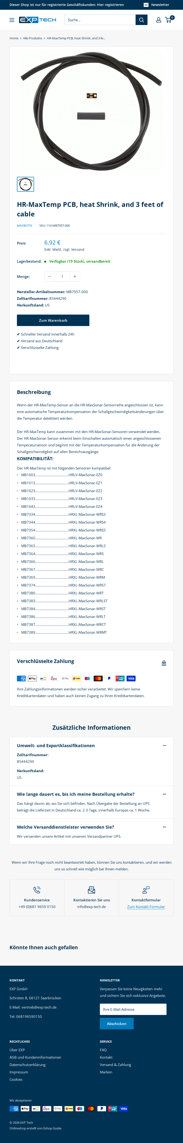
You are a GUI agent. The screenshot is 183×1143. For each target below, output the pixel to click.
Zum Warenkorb (53, 320)
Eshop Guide (52, 1128)
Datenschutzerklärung (28, 1064)
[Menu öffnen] (12, 20)
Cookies (16, 1079)
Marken (106, 1072)
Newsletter (160, 4)
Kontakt (106, 1057)
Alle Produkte (32, 38)
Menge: (23, 276)
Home (14, 38)
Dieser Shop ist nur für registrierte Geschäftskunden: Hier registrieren (67, 4)
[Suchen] (141, 20)
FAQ (103, 1049)
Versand (77, 249)
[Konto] (158, 19)
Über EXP (17, 1049)
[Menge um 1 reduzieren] (50, 276)
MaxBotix (24, 225)
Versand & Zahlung (115, 1064)
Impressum (19, 1072)
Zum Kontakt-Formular (146, 906)
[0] (168, 20)
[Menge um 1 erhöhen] (75, 276)
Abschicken (117, 1023)
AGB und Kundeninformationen (35, 1057)
